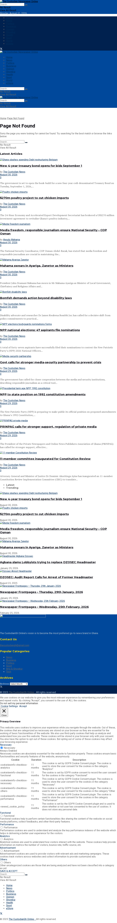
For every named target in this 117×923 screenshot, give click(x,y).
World (9, 40)
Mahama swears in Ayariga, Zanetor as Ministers (36, 265)
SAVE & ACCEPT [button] (9, 871)
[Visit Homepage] (19, 1)
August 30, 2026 (8, 174)
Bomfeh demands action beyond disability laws (36, 298)
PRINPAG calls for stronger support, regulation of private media (48, 426)
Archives (4, 683)
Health (9, 35)
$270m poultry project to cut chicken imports (34, 198)
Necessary (9, 747)
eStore (9, 43)
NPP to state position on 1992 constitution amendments (42, 394)
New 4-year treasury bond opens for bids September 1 (41, 165)
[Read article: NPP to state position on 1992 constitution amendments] (58, 388)
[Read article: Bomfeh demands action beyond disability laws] (58, 291)
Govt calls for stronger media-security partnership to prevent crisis (50, 362)
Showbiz (10, 32)
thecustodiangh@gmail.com (14, 645)
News (9, 20)
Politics (10, 23)
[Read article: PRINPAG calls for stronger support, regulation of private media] (58, 420)
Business (11, 26)
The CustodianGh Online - (22, 692)
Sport (9, 37)
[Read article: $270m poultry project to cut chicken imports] (58, 192)
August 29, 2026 (8, 371)
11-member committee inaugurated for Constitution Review (45, 459)
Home (9, 17)
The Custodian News (14, 171)
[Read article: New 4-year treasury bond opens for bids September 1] (58, 159)
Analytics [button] (5, 836)
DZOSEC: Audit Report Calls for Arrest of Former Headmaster (46, 577)
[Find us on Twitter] (1, 49)
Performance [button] (7, 824)
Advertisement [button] (8, 847)
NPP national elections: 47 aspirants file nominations (40, 330)
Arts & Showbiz (14, 668)
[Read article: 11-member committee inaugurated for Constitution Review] (58, 452)
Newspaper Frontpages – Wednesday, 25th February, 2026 (44, 607)
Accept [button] (23, 706)
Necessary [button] (6, 744)
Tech (8, 671)
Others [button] (3, 859)
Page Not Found (15, 118)
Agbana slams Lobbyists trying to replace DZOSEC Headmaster (48, 562)
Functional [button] (5, 812)
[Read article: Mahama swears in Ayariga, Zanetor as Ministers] (58, 259)
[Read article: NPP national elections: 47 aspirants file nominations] (58, 324)
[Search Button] (26, 5)
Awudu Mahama (11, 239)
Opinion (10, 29)
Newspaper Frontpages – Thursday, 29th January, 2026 (41, 592)
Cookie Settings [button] (9, 706)
